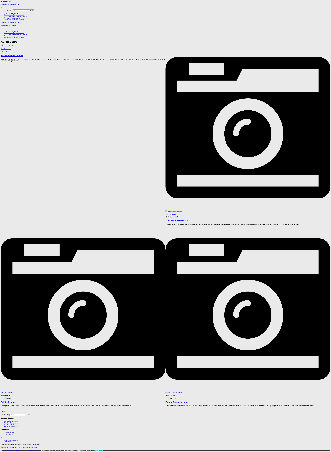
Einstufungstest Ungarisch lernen (18, 16)
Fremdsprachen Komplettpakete (14, 19)
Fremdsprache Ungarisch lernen (14, 15)
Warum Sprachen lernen (177, 402)
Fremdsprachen (170, 395)
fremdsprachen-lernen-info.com (10, 4)
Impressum (7, 441)
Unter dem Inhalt (6, 1)
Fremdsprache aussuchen (12, 18)
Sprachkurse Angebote (11, 13)
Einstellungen (98, 450)
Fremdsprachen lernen (12, 55)
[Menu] (1, 7)
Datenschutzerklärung (11, 440)
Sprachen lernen (6, 49)
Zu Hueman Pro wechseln (29, 447)
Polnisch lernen (8, 402)
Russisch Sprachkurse (177, 221)
